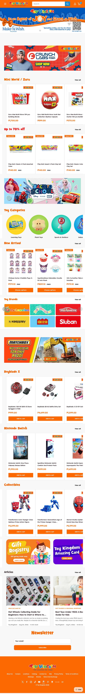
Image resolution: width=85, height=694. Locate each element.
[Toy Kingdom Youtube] (39, 685)
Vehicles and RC (14, 612)
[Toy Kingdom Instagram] (31, 685)
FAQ (50, 678)
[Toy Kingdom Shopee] (52, 685)
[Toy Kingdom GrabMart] (62, 685)
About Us (10, 678)
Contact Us (43, 678)
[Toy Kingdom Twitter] (23, 685)
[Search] (67, 4)
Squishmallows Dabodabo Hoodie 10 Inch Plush (50, 283)
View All (78, 133)
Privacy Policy (58, 678)
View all (78, 84)
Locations (26, 678)
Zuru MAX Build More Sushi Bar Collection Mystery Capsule (49, 119)
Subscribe (42, 652)
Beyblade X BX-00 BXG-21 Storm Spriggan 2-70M (20, 412)
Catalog (34, 678)
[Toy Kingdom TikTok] (35, 685)
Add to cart (21, 423)
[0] (79, 4)
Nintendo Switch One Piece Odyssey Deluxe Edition (18, 468)
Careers (17, 678)
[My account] (75, 4)
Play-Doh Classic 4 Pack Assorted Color (20, 169)
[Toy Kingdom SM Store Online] (43, 686)
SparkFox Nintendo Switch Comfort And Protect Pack (47, 468)
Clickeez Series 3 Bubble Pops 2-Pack (20, 283)
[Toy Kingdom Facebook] (27, 685)
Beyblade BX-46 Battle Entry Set (49, 410)
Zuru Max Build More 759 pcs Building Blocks (19, 119)
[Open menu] (5, 4)
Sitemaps (31, 681)
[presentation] (4, 313)
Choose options (20, 294)
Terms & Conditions (72, 678)
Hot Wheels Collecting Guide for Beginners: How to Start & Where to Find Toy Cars (26, 619)
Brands (38, 681)
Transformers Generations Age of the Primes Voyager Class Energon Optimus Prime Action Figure (50, 525)
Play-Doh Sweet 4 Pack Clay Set (49, 168)
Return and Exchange (50, 681)
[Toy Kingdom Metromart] (48, 685)
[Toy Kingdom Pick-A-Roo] (57, 686)
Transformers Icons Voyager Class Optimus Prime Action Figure (20, 525)
